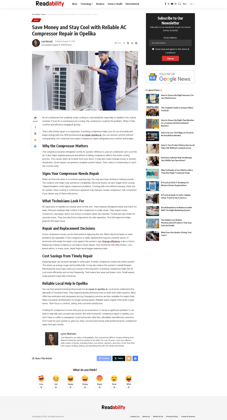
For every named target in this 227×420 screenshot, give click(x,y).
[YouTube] (172, 4)
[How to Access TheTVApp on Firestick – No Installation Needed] (152, 136)
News (36, 20)
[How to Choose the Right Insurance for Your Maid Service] (152, 99)
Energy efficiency (111, 241)
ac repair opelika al (91, 135)
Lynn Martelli (47, 41)
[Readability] (50, 4)
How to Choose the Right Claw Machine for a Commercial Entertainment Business (177, 123)
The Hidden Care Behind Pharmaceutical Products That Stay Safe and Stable (176, 223)
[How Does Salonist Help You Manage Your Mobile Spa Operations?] (152, 161)
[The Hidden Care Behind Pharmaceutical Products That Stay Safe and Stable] (152, 223)
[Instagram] (175, 4)
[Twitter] (168, 4)
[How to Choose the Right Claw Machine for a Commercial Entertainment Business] (152, 124)
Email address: (170, 37)
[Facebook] (165, 4)
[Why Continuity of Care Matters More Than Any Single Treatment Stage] (152, 174)
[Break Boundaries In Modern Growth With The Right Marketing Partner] (152, 211)
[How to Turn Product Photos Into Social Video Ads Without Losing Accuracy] (152, 149)
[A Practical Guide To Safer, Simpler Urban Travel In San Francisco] (152, 199)
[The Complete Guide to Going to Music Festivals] (152, 111)
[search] (179, 4)
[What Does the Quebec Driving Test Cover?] (152, 236)
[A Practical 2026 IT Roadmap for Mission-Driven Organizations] (152, 186)
